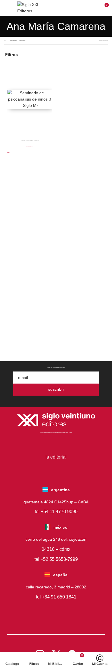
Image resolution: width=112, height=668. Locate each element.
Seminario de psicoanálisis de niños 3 (29, 140)
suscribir (56, 389)
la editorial (56, 457)
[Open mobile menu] (7, 7)
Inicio (5, 40)
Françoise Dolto (29, 146)
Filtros (11, 55)
